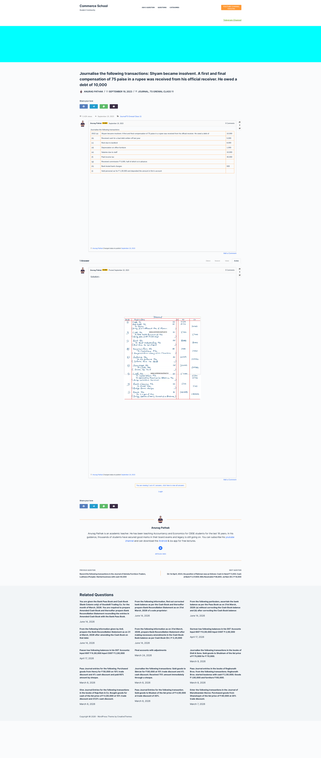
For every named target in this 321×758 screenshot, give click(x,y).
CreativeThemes (124, 716)
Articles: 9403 (160, 554)
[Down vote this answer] (239, 275)
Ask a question (148, 7)
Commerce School (94, 6)
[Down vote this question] (239, 128)
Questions (162, 7)
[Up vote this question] (239, 122)
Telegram (228, 20)
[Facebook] (84, 106)
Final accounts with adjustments (150, 650)
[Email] (114, 106)
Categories (174, 7)
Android (163, 541)
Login (160, 491)
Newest (217, 261)
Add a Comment (229, 253)
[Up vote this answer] (239, 269)
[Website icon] (160, 548)
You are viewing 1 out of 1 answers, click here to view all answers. (160, 485)
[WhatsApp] (104, 106)
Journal (143, 91)
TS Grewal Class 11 (162, 91)
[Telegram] (94, 106)
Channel (237, 20)
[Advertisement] (160, 43)
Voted (227, 261)
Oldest (208, 261)
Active (236, 261)
